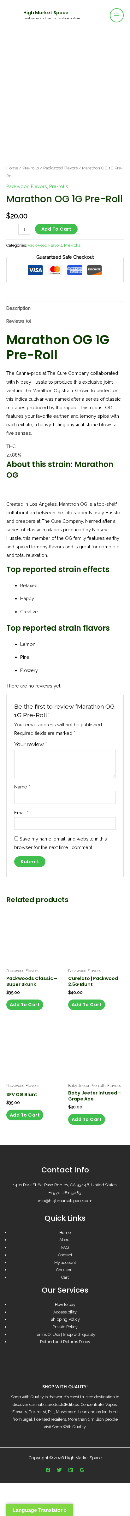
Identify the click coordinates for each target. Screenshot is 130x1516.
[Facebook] (47, 1469)
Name (22, 786)
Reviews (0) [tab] (18, 321)
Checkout (65, 1269)
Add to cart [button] (25, 1004)
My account (65, 1262)
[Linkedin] (70, 1469)
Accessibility (65, 1312)
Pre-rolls (30, 167)
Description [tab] (18, 308)
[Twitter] (59, 1469)
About (65, 1239)
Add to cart (56, 229)
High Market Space (45, 12)
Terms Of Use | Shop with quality (65, 1334)
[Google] (82, 1469)
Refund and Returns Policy (65, 1341)
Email (21, 812)
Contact (65, 1255)
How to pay (65, 1304)
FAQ (65, 1247)
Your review (30, 744)
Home (12, 167)
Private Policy (65, 1326)
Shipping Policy (65, 1319)
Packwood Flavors (60, 167)
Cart (65, 1277)
